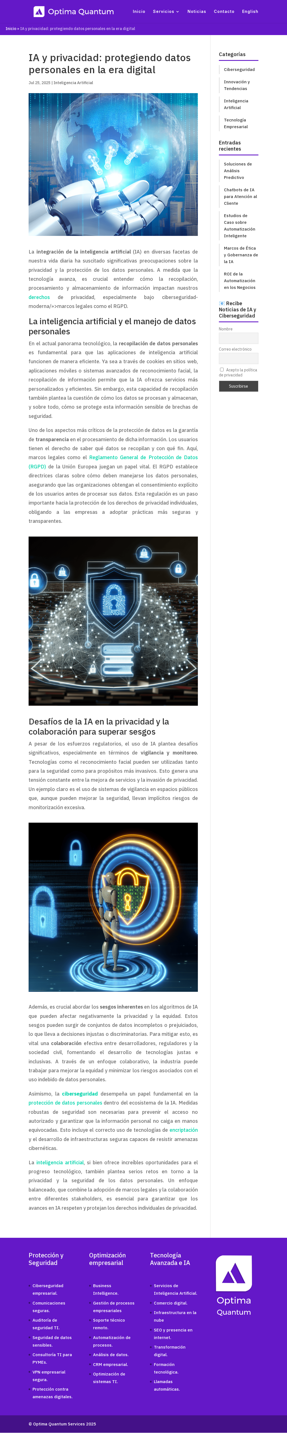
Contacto (224, 12)
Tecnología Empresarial (236, 123)
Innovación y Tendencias (237, 85)
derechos (39, 297)
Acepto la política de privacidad (238, 372)
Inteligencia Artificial (73, 82)
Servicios (163, 12)
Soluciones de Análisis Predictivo (238, 170)
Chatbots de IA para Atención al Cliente (240, 196)
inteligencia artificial (60, 1162)
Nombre (226, 329)
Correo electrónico (235, 349)
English (250, 12)
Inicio (139, 12)
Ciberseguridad (239, 69)
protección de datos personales (65, 1103)
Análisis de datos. (111, 1354)
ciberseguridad (80, 1094)
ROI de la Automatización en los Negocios (240, 280)
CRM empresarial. (110, 1364)
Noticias (197, 12)
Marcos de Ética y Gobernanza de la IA (241, 254)
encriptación (184, 1130)
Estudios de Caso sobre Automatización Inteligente (239, 225)
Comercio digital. (171, 1303)
